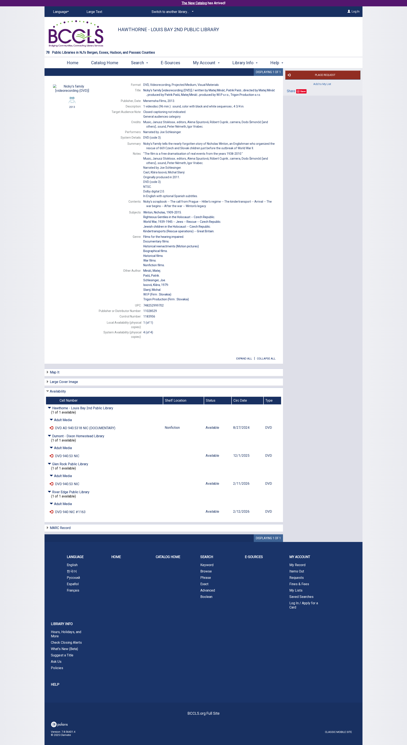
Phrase (205, 578)
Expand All (244, 358)
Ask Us (56, 662)
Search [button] (138, 62)
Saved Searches (301, 597)
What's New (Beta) (64, 649)
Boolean (206, 597)
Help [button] (275, 62)
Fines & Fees (299, 584)
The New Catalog (194, 3)
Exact (204, 584)
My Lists (295, 590)
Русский (73, 578)
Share (291, 91)
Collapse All (266, 358)
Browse (206, 571)
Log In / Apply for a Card (303, 605)
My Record (297, 565)
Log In (356, 11)
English (72, 565)
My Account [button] (204, 62)
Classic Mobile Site (338, 732)
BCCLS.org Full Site (204, 713)
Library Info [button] (243, 62)
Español (73, 584)
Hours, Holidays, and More (66, 634)
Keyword (206, 565)
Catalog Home (104, 62)
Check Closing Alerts (66, 643)
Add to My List (322, 84)
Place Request (325, 75)
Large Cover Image (64, 382)
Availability (58, 391)
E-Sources (170, 62)
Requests (296, 578)
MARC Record (60, 528)
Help (55, 684)
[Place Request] (51, 428)
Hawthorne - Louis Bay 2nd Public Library (168, 29)
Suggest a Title (62, 655)
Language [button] (75, 557)
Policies (57, 668)
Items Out (296, 571)
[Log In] (348, 11)
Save (303, 91)
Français (73, 590)
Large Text (94, 12)
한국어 (72, 571)
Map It (54, 372)
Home (72, 62)
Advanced (207, 590)
